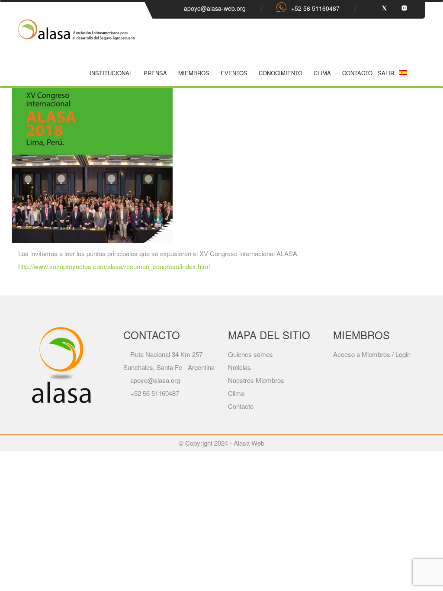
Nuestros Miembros (256, 380)
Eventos (234, 73)
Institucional (111, 73)
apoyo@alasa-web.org (215, 8)
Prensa (155, 73)
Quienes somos (250, 354)
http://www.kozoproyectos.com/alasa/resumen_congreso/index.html (114, 266)
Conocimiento (280, 73)
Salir (386, 73)
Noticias (239, 367)
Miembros (193, 73)
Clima (322, 73)
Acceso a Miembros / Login (372, 354)
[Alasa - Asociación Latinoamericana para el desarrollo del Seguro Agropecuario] (76, 36)
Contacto (357, 73)
